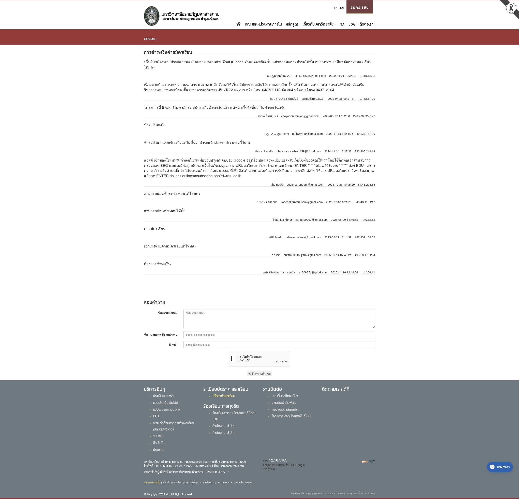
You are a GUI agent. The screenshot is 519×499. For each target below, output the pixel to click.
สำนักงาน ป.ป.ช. (223, 425)
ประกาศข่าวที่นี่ (152, 482)
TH (335, 7)
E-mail (173, 345)
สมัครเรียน (360, 7)
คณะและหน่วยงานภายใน (263, 23)
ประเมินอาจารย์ (163, 395)
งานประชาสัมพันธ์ (284, 402)
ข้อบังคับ (159, 442)
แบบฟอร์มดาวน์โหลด (167, 409)
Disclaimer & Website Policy (234, 482)
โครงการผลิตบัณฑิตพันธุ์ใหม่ (291, 416)
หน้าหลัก (295, 493)
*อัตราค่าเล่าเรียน (223, 395)
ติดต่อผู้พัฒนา (192, 482)
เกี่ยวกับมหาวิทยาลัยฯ (319, 23)
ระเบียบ (158, 436)
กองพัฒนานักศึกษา (285, 409)
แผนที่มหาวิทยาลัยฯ (285, 395)
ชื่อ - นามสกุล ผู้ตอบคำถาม (160, 335)
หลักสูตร (292, 23)
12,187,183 (278, 460)
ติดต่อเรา (366, 23)
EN (342, 7)
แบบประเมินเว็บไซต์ (165, 402)
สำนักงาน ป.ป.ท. (223, 432)
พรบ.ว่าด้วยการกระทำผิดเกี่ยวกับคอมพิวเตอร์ (173, 426)
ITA (342, 23)
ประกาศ (158, 449)
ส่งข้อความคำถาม (259, 374)
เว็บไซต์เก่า (208, 482)
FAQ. (156, 416)
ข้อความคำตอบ (167, 313)
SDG (352, 23)
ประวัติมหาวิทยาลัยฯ (312, 493)
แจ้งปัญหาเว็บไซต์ (172, 482)
